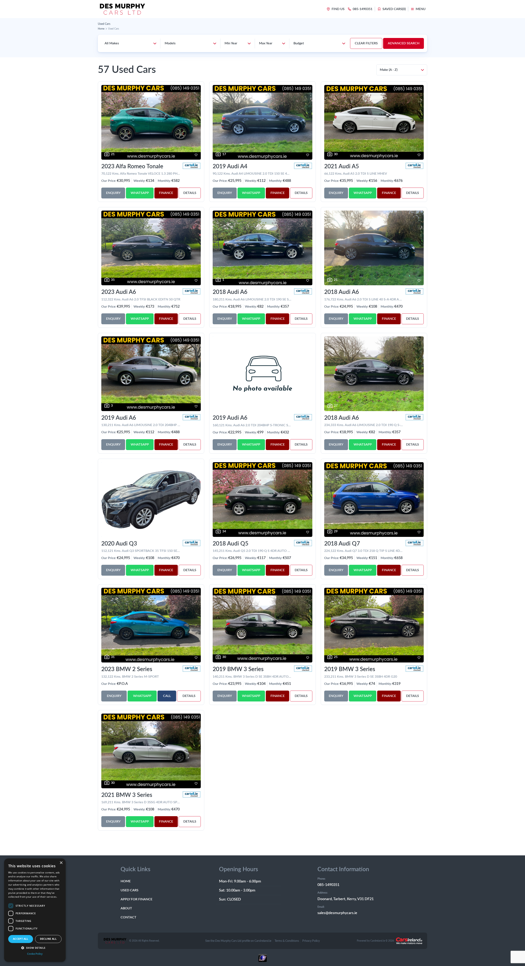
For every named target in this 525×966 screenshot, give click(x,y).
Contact (128, 917)
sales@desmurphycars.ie (337, 913)
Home (101, 29)
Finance (166, 193)
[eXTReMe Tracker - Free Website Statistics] (262, 960)
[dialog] (35, 910)
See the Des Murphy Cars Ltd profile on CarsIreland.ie (238, 941)
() (394, 9)
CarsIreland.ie (377, 941)
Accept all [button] (20, 939)
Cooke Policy (35, 954)
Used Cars (129, 890)
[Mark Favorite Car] (196, 155)
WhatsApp (140, 193)
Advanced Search (403, 43)
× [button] (61, 862)
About (126, 908)
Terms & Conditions (287, 941)
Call (167, 696)
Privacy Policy (311, 941)
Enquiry (113, 193)
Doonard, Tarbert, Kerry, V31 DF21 (345, 899)
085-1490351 (328, 885)
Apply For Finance (136, 899)
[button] (35, 948)
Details (189, 193)
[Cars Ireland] (409, 940)
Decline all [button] (48, 939)
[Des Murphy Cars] (122, 9)
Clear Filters (366, 43)
